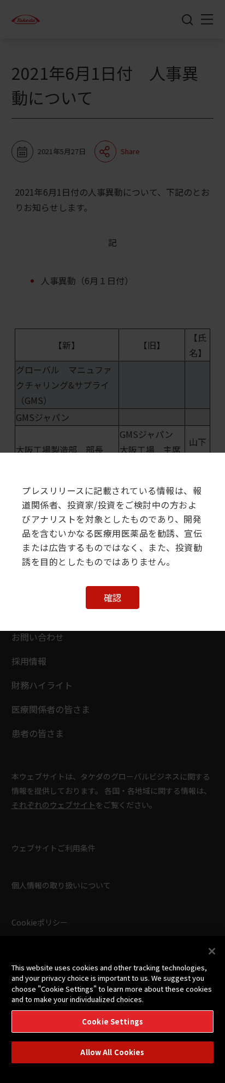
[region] (112, 1009)
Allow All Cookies (112, 1052)
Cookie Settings (112, 1021)
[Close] (212, 951)
